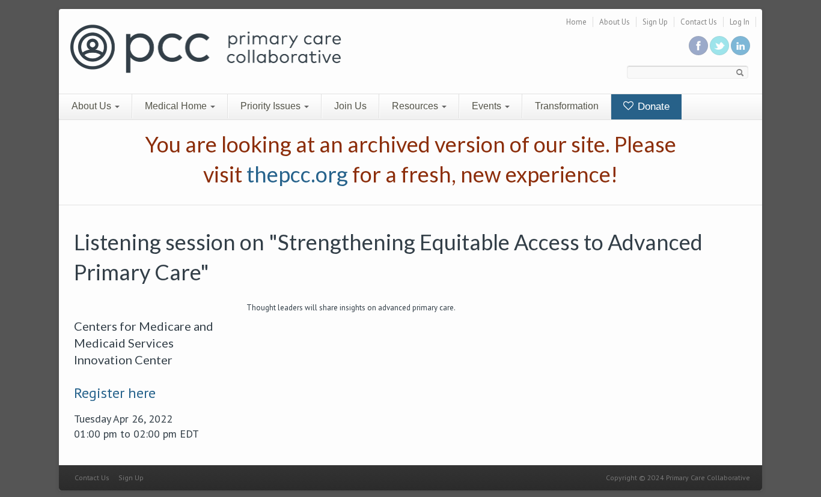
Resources (416, 106)
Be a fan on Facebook (698, 45)
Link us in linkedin (740, 45)
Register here (115, 393)
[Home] (205, 48)
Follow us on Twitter (719, 45)
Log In (739, 22)
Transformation (567, 106)
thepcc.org (297, 174)
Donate (652, 106)
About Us (614, 22)
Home (576, 22)
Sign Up (655, 22)
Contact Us (698, 22)
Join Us (350, 106)
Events (488, 106)
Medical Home (177, 106)
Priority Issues (271, 106)
